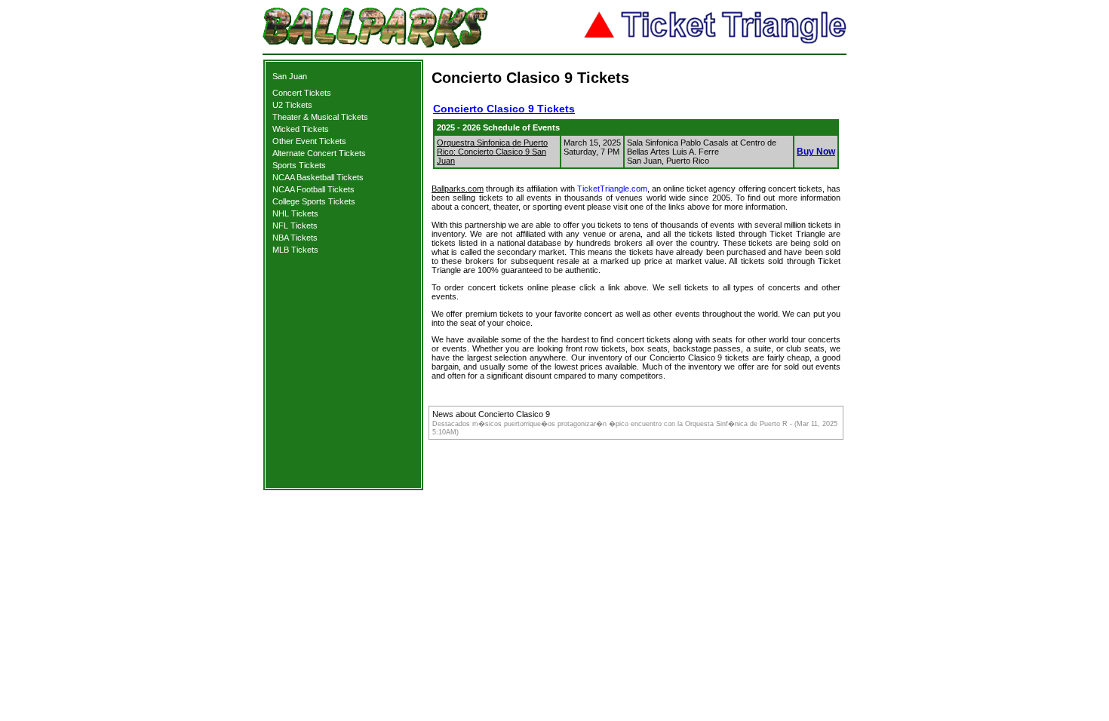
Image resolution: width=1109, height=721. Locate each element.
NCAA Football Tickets (313, 189)
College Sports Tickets (313, 201)
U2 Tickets (292, 104)
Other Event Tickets (309, 141)
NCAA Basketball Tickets (318, 177)
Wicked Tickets (300, 128)
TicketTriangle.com (612, 188)
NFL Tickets (295, 225)
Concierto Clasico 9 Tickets (504, 109)
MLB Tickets (295, 249)
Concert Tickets (301, 92)
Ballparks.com (458, 188)
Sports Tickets (299, 165)
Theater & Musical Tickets (320, 116)
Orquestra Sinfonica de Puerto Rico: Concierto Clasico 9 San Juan (492, 151)
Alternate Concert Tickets (319, 153)
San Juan (289, 76)
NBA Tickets (295, 237)
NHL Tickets (295, 213)
